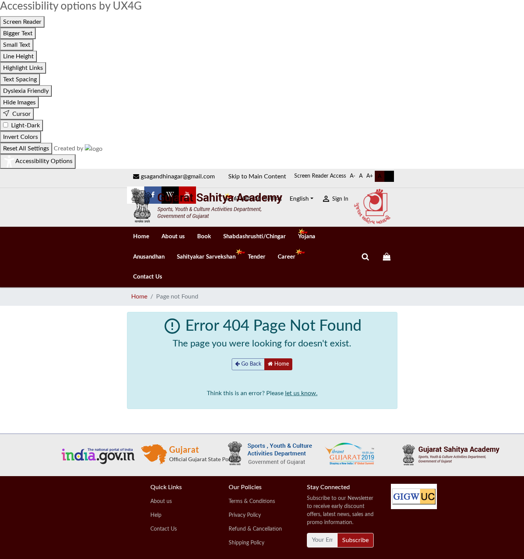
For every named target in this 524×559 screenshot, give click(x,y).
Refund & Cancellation (255, 529)
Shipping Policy (246, 543)
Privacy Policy (245, 515)
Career (286, 257)
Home (141, 236)
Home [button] (281, 364)
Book (204, 236)
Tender (256, 257)
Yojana (306, 236)
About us (173, 236)
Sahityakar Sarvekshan (206, 257)
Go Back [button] (250, 364)
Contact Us (147, 277)
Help (155, 515)
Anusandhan (149, 257)
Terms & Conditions (252, 501)
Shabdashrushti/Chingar (254, 236)
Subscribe (355, 540)
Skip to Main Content (257, 176)
